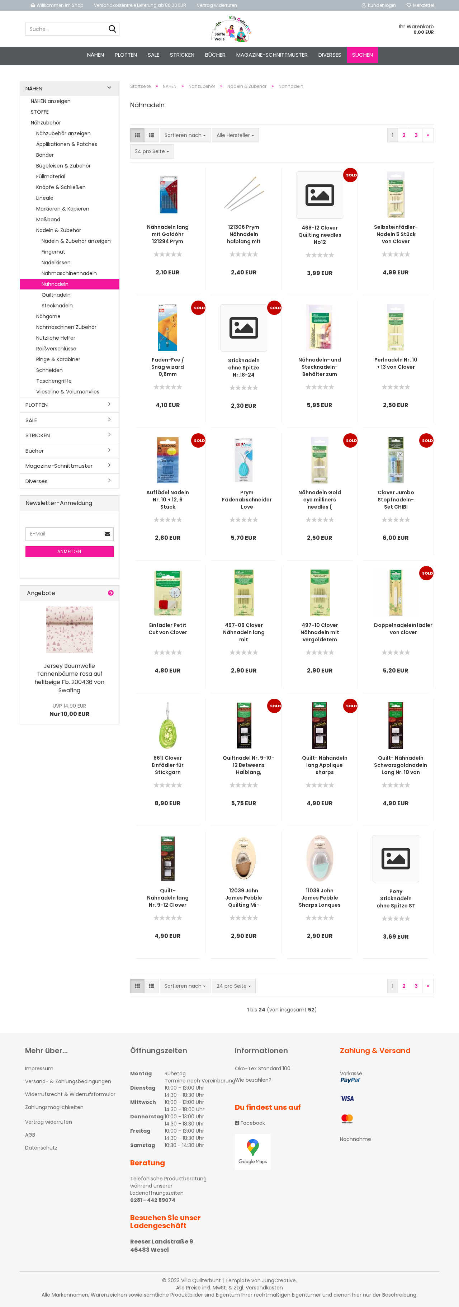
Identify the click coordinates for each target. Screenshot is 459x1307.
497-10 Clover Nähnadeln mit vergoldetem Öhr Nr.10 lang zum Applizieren (320, 632)
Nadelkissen (56, 262)
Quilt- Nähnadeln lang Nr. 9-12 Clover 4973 (168, 898)
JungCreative (279, 1280)
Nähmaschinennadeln (69, 273)
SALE (153, 54)
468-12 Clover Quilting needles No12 (319, 235)
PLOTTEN (126, 54)
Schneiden (49, 370)
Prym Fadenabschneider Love (247, 499)
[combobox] (185, 135)
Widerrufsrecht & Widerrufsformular (70, 1094)
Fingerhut (53, 251)
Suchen (362, 54)
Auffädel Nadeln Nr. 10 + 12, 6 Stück (167, 499)
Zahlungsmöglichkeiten (54, 1107)
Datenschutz (41, 1147)
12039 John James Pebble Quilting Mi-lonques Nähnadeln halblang (243, 898)
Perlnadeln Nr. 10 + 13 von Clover (395, 363)
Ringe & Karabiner (58, 359)
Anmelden (69, 551)
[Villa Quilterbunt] (229, 29)
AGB (30, 1134)
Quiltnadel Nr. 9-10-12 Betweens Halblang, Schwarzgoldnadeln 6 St (248, 765)
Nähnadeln (55, 284)
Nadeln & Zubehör (58, 230)
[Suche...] (112, 29)
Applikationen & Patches (66, 144)
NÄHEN (95, 54)
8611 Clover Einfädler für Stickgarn (168, 765)
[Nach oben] (439, 1296)
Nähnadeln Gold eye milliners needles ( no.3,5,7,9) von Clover (319, 499)
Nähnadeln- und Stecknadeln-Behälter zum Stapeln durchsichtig (319, 367)
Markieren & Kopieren (62, 208)
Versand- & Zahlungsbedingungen (68, 1081)
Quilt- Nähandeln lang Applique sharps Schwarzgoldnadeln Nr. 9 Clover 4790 (324, 765)
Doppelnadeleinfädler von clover (403, 629)
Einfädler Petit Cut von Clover (167, 629)
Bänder (45, 155)
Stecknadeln (57, 305)
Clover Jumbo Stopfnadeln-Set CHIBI (396, 499)
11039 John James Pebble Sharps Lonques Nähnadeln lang (320, 898)
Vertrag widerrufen (217, 5)
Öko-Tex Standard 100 (262, 1068)
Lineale (44, 198)
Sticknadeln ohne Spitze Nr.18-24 (244, 367)
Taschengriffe (54, 380)
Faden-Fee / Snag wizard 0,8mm (167, 367)
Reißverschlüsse (56, 348)
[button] (137, 135)
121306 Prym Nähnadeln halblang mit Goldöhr (244, 234)
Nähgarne (48, 316)
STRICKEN (182, 54)
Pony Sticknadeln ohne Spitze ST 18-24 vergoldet (396, 898)
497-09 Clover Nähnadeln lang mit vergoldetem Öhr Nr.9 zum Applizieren (244, 632)
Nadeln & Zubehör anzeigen (76, 241)
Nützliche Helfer (55, 337)
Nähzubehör (46, 122)
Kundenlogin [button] (381, 5)
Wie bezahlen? (253, 1080)
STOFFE (40, 111)
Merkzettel (422, 5)
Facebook (252, 1123)
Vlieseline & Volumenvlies (67, 391)
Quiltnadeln (56, 294)
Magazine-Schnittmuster (272, 54)
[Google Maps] (282, 1152)
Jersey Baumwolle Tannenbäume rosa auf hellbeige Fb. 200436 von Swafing (69, 678)
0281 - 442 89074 (152, 1200)
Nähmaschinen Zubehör (66, 327)
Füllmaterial (50, 176)
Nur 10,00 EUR (69, 710)
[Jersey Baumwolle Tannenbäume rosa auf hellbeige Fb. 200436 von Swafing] (69, 630)
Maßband (48, 219)
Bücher (215, 54)
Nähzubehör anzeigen (63, 133)
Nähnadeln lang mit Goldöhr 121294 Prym (168, 234)
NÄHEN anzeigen (51, 101)
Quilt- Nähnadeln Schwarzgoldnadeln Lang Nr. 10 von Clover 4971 (400, 765)
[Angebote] (111, 593)
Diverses (329, 54)
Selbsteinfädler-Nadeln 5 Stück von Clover (396, 234)
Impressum (39, 1068)
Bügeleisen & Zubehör (63, 165)
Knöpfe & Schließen (61, 187)
